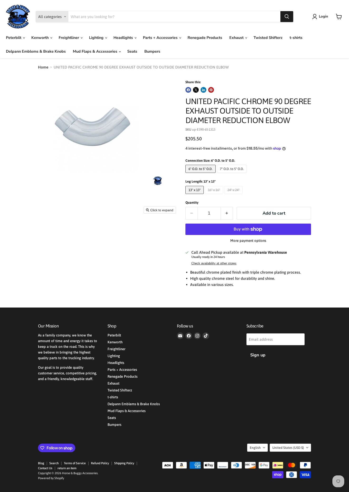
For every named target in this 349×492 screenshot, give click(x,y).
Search (54, 463)
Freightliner (69, 37)
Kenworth (40, 37)
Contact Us (45, 468)
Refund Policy (100, 463)
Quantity (191, 202)
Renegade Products (205, 37)
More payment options (248, 241)
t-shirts (296, 37)
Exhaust (237, 37)
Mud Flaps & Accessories (95, 51)
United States (288, 448)
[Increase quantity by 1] (227, 213)
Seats (132, 51)
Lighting (96, 37)
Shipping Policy (124, 463)
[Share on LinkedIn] (203, 90)
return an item (66, 468)
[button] (321, 16)
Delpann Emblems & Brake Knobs (36, 51)
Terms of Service (75, 463)
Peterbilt (14, 37)
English (255, 448)
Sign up (257, 355)
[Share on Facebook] (188, 90)
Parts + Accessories (161, 37)
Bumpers (152, 51)
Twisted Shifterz (268, 37)
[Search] (286, 16)
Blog (41, 463)
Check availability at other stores (213, 263)
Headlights (123, 37)
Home (43, 67)
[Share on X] (196, 90)
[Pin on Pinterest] (211, 90)
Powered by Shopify (51, 478)
